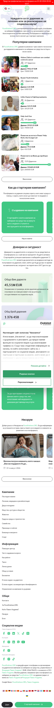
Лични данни (7, 566)
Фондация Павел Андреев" (12, 670)
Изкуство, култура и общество (13, 510)
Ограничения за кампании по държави (16, 589)
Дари (7, 705)
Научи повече (27, 239)
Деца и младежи (8, 506)
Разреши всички (27, 374)
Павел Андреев (8, 673)
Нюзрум (5, 614)
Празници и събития (9, 528)
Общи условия (7, 571)
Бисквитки (6, 575)
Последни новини (8, 497)
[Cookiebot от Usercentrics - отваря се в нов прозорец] (40, 323)
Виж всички (27, 179)
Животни (5, 514)
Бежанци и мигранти (9, 532)
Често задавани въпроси (11, 553)
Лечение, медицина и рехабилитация (16, 501)
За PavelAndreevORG (10, 605)
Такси (4, 562)
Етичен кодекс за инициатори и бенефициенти (19, 584)
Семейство (6, 523)
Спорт (4, 537)
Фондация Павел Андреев (32, 678)
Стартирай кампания (32, 704)
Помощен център (8, 549)
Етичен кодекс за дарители (12, 580)
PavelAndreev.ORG (9, 665)
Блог (4, 618)
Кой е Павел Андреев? (10, 609)
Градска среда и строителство (13, 519)
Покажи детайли (38, 366)
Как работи (6, 557)
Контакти (5, 600)
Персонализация (25, 382)
